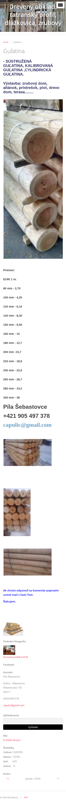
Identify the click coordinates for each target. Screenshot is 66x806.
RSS (26, 797)
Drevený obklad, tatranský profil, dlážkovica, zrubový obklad (33, 18)
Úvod (5, 42)
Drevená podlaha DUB (15, 657)
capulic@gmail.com (27, 425)
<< (7, 778)
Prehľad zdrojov (12, 740)
